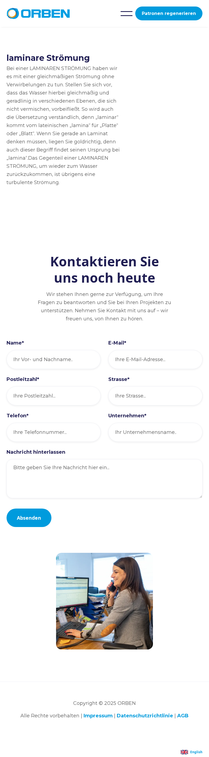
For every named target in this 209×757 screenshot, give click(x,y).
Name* (15, 343)
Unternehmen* (127, 415)
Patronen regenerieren (169, 13)
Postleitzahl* (23, 379)
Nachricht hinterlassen (36, 452)
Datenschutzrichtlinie (145, 716)
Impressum (98, 716)
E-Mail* (117, 343)
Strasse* (119, 379)
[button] (127, 13)
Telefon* (18, 415)
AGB (183, 716)
